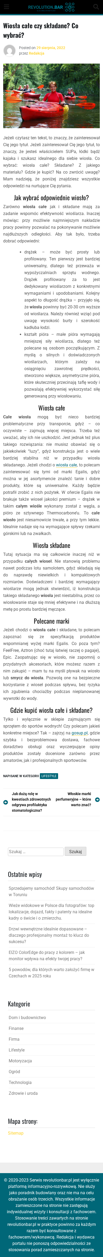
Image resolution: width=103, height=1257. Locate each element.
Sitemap (16, 1133)
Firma (14, 1039)
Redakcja (36, 53)
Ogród (14, 1071)
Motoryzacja (20, 1060)
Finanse (16, 1028)
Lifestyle (49, 776)
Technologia (20, 1082)
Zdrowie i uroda (23, 1093)
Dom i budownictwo (27, 1017)
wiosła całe (66, 464)
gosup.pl (80, 732)
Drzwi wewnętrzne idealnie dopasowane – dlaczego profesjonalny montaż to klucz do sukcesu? (49, 935)
